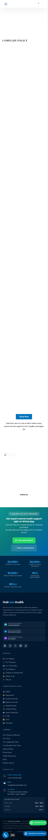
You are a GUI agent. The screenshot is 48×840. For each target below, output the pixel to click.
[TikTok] (26, 646)
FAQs (6, 488)
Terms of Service (9, 460)
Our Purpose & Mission (11, 735)
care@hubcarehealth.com (17, 785)
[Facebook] (7, 501)
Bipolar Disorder (10, 702)
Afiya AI (7, 680)
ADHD (6, 692)
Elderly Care (9, 676)
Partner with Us (8, 763)
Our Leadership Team (11, 742)
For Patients (8, 659)
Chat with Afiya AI (25, 540)
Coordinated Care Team (12, 745)
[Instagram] (13, 501)
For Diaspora (9, 669)
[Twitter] (20, 501)
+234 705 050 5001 (14, 778)
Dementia (8, 723)
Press (6, 485)
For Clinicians (9, 662)
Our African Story (10, 479)
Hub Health (13, 602)
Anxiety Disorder (10, 699)
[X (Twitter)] (15, 646)
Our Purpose (9, 476)
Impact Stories (8, 749)
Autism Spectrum (10, 712)
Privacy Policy (21, 460)
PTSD (6, 716)
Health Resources (9, 756)
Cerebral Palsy (9, 709)
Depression (8, 695)
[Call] (5, 835)
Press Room (7, 752)
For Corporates (10, 666)
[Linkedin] (26, 501)
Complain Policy (31, 460)
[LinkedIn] (21, 646)
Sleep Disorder (10, 706)
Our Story (6, 738)
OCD (6, 719)
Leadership (8, 473)
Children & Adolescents (13, 673)
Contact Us (8, 482)
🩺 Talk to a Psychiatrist (24, 548)
